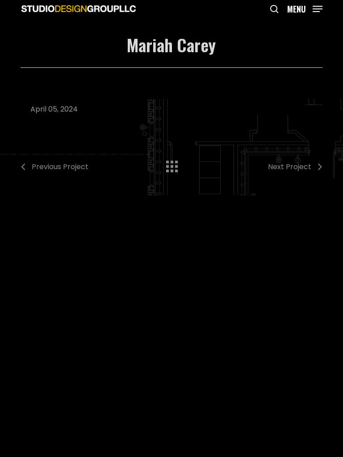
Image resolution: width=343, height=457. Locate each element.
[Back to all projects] (171, 164)
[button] (304, 7)
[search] (274, 8)
